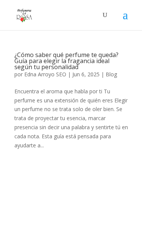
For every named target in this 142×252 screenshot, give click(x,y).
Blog (111, 74)
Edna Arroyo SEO (45, 74)
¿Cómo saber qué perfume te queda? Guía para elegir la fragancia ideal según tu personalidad (66, 61)
